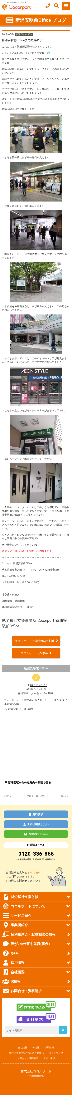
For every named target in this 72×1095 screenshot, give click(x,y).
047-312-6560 (38, 685)
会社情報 (22, 1047)
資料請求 (37, 814)
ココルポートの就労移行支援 (34, 641)
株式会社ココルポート (36, 1071)
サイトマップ (56, 1053)
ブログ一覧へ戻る (36, 796)
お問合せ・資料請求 (27, 1058)
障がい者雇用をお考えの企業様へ (26, 1053)
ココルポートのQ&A (34, 653)
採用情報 (49, 1047)
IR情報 (36, 1047)
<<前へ (7, 796)
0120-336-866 (36, 854)
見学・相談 (49, 1058)
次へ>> (64, 796)
